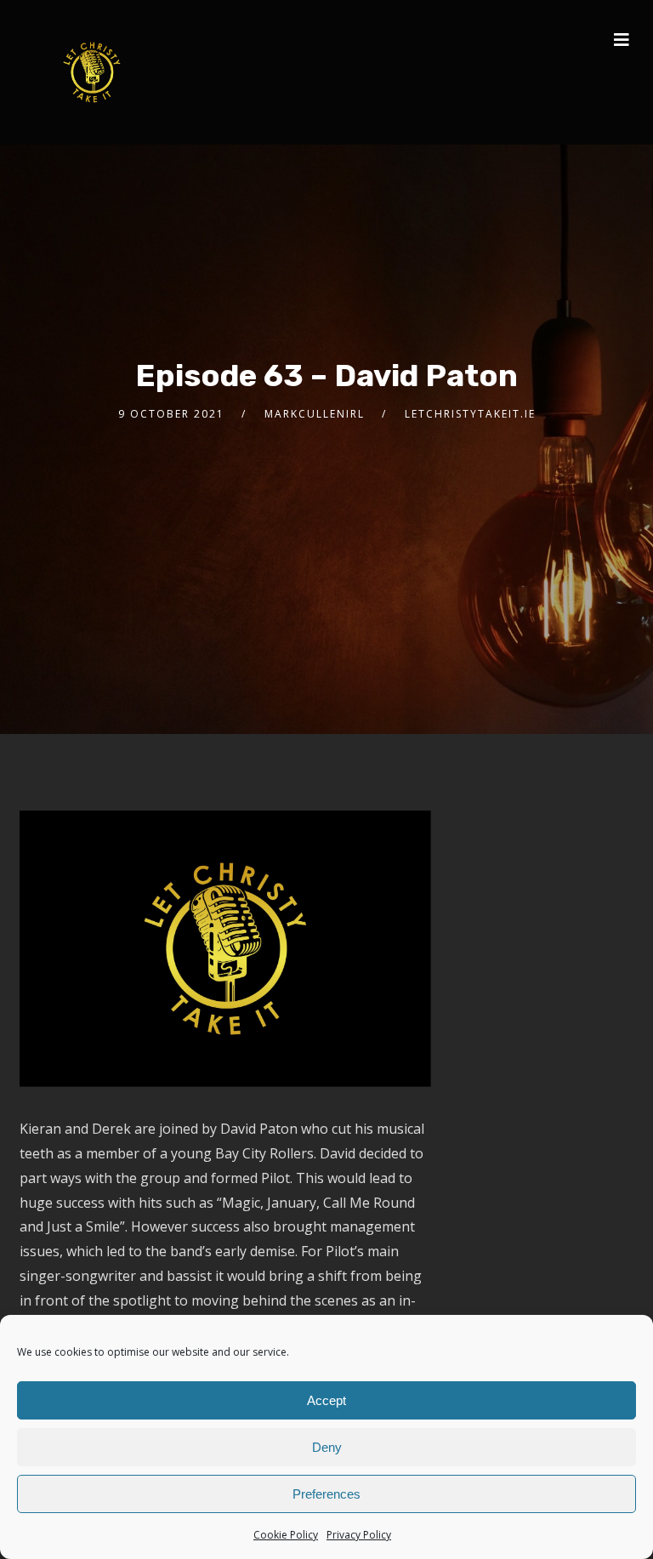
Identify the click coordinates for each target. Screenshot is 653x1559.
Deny (327, 1447)
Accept (326, 1400)
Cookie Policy (285, 1535)
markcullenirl (314, 414)
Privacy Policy (358, 1535)
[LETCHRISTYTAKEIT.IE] (92, 72)
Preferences (326, 1494)
